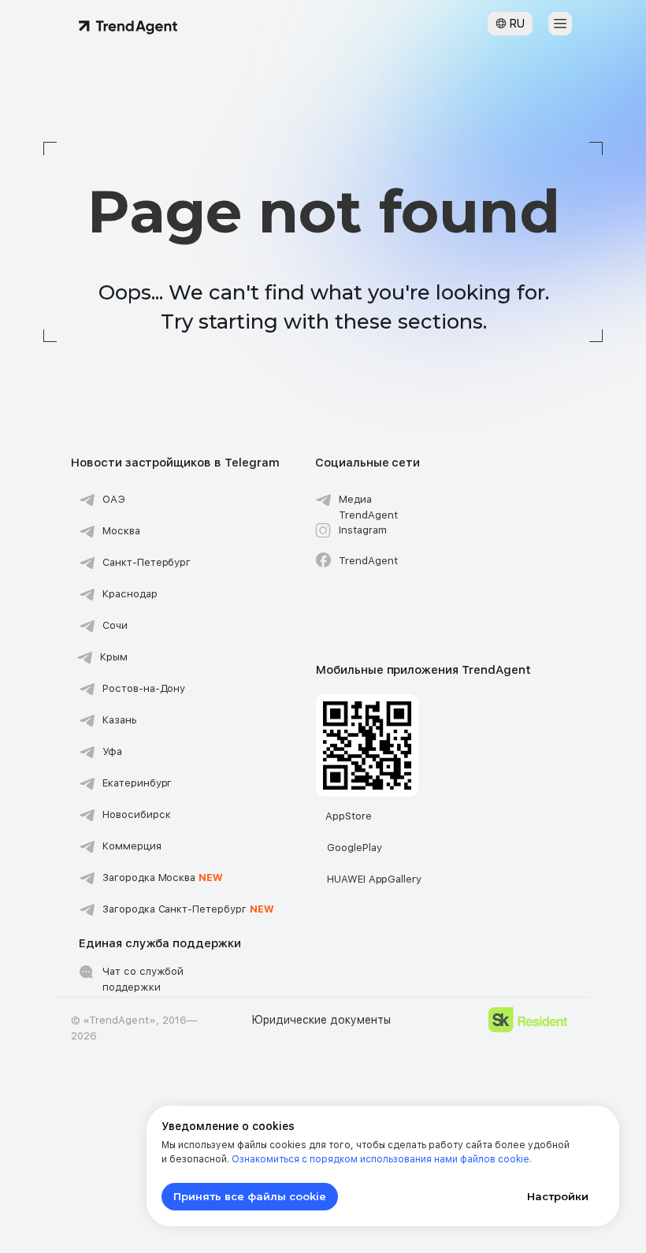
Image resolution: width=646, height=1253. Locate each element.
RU (517, 23)
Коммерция (132, 846)
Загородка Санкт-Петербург (188, 909)
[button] (560, 23)
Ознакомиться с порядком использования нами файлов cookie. (382, 1159)
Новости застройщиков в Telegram (175, 462)
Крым (114, 657)
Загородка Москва (162, 877)
